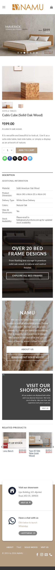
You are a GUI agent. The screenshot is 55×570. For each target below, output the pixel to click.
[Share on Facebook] (9, 158)
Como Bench (7, 451)
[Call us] (50, 554)
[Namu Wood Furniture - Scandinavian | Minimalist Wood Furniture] (27, 7)
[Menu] (4, 7)
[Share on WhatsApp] (4, 158)
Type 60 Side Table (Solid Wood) (34, 453)
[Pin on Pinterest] (25, 158)
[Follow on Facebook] (37, 554)
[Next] (48, 83)
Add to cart (27, 150)
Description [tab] (8, 175)
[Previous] (6, 83)
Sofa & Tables (9, 111)
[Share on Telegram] (30, 158)
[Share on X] (15, 158)
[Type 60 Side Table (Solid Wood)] (41, 440)
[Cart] (51, 7)
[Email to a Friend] (20, 158)
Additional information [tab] (15, 181)
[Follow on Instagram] (41, 554)
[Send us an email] (46, 554)
